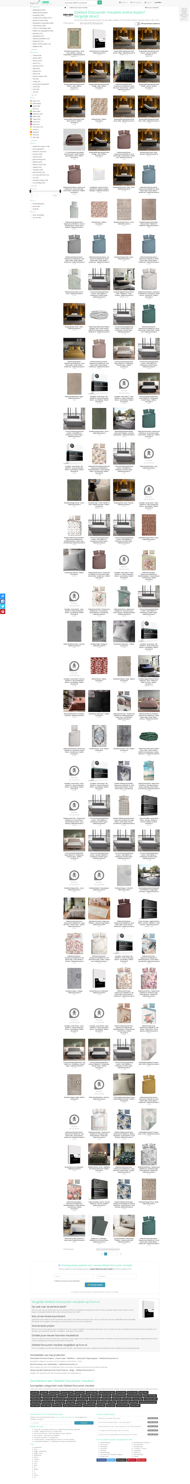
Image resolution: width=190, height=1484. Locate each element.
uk (35, 1473)
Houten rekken (135, 1405)
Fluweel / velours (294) (40, 76)
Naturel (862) (37, 103)
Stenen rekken (62, 1396)
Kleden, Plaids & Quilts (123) (42, 44)
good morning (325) (39, 159)
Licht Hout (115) (38, 127)
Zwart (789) (36, 106)
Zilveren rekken (79, 1392)
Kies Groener (38, 1435)
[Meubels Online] (65, 7)
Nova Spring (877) (38, 149)
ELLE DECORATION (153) (41, 175)
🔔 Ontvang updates (95, 1285)
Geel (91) (35, 129)
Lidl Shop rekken (122, 1402)
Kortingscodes (138, 1446)
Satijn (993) (36, 68)
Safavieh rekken (35, 1402)
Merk (33, 143)
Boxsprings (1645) (38, 15)
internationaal (53, 1437)
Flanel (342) (36, 74)
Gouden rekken (45, 1405)
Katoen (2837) (37, 58)
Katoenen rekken (82, 1399)
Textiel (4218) (37, 55)
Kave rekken (34, 1392)
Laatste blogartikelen (105, 1414)
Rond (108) (36, 206)
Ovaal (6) (35, 209)
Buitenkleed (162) (38, 36)
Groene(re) (46, 2)
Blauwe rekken (60, 1402)
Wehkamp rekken (36, 1399)
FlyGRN (36, 1431)
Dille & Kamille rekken (119, 1396)
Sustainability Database (41, 1441)
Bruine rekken (106, 1396)
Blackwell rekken (35, 1396)
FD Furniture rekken (48, 1402)
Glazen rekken (47, 1399)
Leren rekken (91, 1402)
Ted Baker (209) (38, 170)
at (34, 1477)
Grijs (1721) (36, 101)
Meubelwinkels (105, 1452)
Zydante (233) (37, 167)
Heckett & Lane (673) (39, 151)
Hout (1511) (36, 63)
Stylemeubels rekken (67, 1392)
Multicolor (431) (38, 114)
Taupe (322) (36, 119)
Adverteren (137, 1452)
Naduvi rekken (117, 1399)
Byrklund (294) (37, 162)
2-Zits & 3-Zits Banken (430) (42, 28)
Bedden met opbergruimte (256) (43, 31)
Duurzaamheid (138, 1444)
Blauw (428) (36, 116)
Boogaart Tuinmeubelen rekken (72, 1405)
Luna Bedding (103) (39, 183)
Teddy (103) (36, 81)
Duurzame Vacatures (41, 1437)
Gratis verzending (38, 215)
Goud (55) (36, 135)
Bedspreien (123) (38, 41)
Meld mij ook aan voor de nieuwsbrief (67, 1281)
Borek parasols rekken (49, 1396)
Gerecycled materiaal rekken (148, 1402)
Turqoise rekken (137, 1399)
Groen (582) (36, 111)
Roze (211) (36, 124)
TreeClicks (37, 1429)
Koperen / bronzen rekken (106, 1392)
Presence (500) (37, 154)
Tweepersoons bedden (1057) (42, 18)
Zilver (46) (36, 137)
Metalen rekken (57, 1405)
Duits (35, 1465)
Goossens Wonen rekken (135, 1396)
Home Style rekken (91, 1392)
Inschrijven (84, 1423)
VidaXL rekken (106, 1399)
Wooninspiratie (138, 1454)
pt (35, 1467)
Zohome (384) (37, 157)
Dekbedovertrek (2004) (40, 13)
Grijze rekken (85, 1396)
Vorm (33, 201)
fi (34, 1471)
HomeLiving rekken (59, 1399)
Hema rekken (127, 1399)
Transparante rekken (151, 1399)
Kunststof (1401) (38, 66)
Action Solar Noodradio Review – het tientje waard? (128, 1422)
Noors (36, 1457)
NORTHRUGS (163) (39, 172)
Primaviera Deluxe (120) (40, 180)
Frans (36, 1449)
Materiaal (35, 52)
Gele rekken (111, 1402)
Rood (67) (36, 132)
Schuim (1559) (37, 61)
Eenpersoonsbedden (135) (41, 39)
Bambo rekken (143, 1392)
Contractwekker (39, 1439)
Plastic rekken (35, 1405)
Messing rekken (54, 1392)
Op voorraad (37, 217)
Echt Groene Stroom (40, 1433)
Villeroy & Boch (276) (39, 164)
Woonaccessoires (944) (40, 20)
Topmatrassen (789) (39, 26)
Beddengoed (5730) (39, 10)
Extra (33, 212)
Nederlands (38, 1447)
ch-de (36, 1461)
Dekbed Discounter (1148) (41, 146)
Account (149, 2)
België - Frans (38, 1453)
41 (117, 1254)
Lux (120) (36, 178)
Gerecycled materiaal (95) (41, 84)
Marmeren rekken (95, 1399)
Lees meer (184, 19)
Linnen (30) (36, 87)
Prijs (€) (34, 189)
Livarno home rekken (123, 1405)
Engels (36, 1469)
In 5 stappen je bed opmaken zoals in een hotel (128, 1430)
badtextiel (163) (38, 33)
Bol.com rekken (132, 1392)
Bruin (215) (36, 122)
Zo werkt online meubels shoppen (111, 1454)
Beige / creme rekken (150, 1396)
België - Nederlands (40, 1451)
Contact (136, 1456)
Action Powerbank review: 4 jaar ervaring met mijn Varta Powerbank (128, 1426)
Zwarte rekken (96, 1396)
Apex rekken (44, 1392)
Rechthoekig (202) (38, 204)
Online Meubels (105, 1442)
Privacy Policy (104, 1456)
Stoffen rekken (102, 1402)
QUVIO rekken (71, 1399)
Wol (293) (36, 79)
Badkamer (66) (37, 46)
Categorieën (36, 7)
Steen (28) (36, 89)
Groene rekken (81, 1402)
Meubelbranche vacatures (142, 1442)
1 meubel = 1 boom (140, 1448)
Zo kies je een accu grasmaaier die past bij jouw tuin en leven (128, 1434)
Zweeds (36, 1459)
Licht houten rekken (74, 1396)
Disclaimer (103, 1448)
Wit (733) (35, 109)
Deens (36, 1475)
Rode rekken (100, 1405)
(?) (159, 23)
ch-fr (35, 1463)
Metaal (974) (37, 71)
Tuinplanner (137, 1450)
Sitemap (103, 1450)
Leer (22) (35, 92)
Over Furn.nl (104, 1444)
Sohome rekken (121, 1392)
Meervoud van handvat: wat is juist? (128, 1418)
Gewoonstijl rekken (89, 1405)
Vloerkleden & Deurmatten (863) (43, 23)
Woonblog (103, 1446)
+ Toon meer (33, 49)
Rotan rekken (110, 1405)
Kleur (33, 98)
